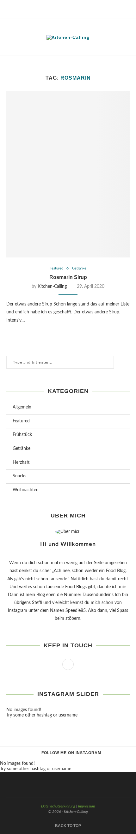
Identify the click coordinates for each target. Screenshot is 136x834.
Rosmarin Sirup (68, 277)
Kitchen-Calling (52, 286)
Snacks (19, 476)
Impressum (86, 806)
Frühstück (22, 434)
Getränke (79, 268)
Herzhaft (21, 462)
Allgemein (22, 407)
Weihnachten (26, 490)
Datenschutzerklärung (58, 806)
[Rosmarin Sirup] (68, 174)
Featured (56, 268)
